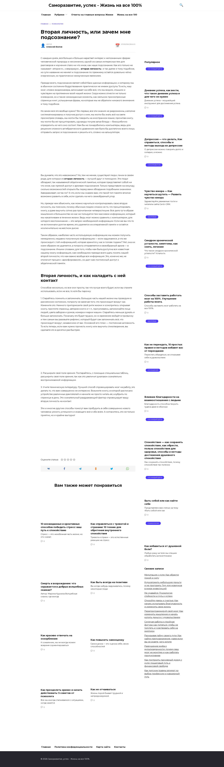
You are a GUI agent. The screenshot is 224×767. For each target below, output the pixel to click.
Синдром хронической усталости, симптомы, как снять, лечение (161, 243)
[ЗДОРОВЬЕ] (163, 235)
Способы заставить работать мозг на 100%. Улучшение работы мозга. (163, 298)
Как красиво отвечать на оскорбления (56, 637)
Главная (46, 14)
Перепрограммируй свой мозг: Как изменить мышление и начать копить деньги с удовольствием (163, 614)
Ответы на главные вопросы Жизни (92, 14)
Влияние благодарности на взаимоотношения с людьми (162, 399)
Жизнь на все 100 (127, 14)
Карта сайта (103, 747)
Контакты (119, 747)
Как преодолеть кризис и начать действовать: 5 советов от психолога (61, 692)
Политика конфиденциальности (73, 747)
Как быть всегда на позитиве (109, 582)
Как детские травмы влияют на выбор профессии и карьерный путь (162, 673)
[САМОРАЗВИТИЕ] (163, 186)
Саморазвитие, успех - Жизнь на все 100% (95, 5)
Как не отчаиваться (103, 689)
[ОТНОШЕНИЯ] (163, 392)
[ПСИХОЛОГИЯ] (163, 541)
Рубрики (59, 14)
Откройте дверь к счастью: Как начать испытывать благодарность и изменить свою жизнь (163, 603)
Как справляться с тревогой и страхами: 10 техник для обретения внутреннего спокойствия (110, 529)
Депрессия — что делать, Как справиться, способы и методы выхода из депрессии (163, 142)
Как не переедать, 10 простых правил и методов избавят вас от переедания (163, 347)
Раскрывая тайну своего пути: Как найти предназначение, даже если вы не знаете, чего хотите (163, 638)
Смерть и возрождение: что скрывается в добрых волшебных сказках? (62, 586)
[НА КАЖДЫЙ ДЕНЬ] (163, 85)
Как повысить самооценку (107, 639)
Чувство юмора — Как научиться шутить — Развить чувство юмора (162, 194)
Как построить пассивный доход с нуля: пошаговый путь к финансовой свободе (163, 663)
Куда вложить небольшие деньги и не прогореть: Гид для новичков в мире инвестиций (163, 585)
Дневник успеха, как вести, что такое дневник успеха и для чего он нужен (162, 93)
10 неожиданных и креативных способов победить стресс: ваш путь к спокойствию (61, 527)
